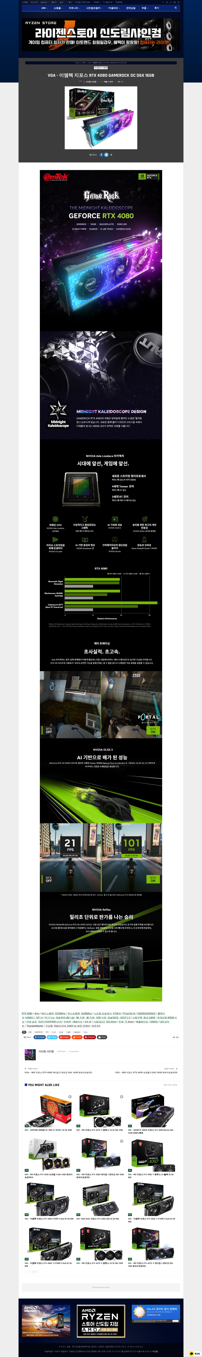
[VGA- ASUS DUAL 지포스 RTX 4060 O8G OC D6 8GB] (101, 1199)
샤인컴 (155, 1351)
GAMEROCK (39, 1032)
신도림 (61, 1032)
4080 (30, 1032)
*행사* (70, 2)
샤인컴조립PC (93, 8)
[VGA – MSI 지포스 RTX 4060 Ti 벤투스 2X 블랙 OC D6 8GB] (152, 1154)
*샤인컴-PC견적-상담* (83, 2)
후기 (156, 8)
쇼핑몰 (57, 8)
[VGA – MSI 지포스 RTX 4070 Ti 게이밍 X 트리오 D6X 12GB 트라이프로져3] (152, 1243)
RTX (47, 1032)
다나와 (54, 1032)
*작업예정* (119, 2)
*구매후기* (97, 2)
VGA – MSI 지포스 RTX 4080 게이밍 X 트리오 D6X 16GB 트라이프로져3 (58, 1072)
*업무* (61, 2)
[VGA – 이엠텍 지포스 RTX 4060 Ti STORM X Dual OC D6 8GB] (152, 1199)
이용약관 (43, 2)
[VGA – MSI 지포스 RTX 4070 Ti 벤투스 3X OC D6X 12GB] (101, 1110)
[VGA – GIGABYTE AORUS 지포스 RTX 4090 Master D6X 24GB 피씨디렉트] (152, 1110)
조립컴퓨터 (77, 1032)
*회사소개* (34, 2)
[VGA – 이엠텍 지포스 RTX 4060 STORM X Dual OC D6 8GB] (49, 1199)
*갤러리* (54, 2)
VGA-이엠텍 (103, 68)
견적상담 (130, 8)
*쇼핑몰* (25, 2)
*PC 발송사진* (108, 2)
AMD (43, 8)
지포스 (86, 1032)
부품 (144, 8)
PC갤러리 (113, 8)
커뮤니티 (73, 8)
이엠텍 (68, 1032)
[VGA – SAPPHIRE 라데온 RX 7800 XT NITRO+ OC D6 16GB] (49, 1110)
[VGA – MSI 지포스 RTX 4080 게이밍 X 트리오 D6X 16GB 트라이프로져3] (101, 1154)
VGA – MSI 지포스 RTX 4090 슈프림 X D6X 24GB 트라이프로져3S (146, 1072)
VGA (96, 68)
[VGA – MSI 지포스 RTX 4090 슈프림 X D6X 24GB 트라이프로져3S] (49, 1154)
